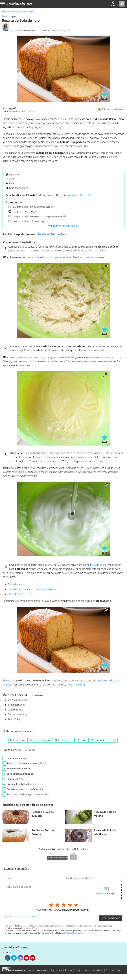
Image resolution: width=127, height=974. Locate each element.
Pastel (113, 740)
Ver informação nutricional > (63, 226)
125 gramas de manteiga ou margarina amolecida (39, 216)
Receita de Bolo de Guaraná (43, 832)
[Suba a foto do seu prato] (73, 857)
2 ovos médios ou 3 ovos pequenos (31, 221)
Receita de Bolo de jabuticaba (105, 832)
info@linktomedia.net (73, 933)
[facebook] (8, 958)
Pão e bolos (15, 11)
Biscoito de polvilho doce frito (22, 784)
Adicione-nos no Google (111, 109)
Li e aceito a (22, 916)
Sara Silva (18, 30)
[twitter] (14, 958)
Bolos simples (27, 11)
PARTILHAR (113, 6)
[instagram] (20, 958)
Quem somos (42, 970)
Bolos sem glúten (64, 740)
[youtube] (26, 958)
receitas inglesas (76, 684)
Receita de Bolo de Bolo (52, 234)
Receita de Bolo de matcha (105, 814)
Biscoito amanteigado (40, 740)
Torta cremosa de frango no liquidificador (28, 794)
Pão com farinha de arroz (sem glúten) (26, 763)
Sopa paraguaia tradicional (20, 774)
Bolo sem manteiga (17, 758)
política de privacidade (27, 916)
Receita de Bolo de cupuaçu (43, 814)
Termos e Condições (73, 970)
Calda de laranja (16, 584)
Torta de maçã (17, 740)
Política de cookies (113, 970)
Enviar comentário (110, 918)
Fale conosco (56, 970)
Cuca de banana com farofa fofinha (25, 789)
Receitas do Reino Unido (80, 195)
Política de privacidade (93, 970)
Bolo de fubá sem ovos (18, 769)
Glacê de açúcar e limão (20, 594)
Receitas (5, 11)
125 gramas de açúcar (24, 211)
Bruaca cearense (15, 779)
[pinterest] (32, 958)
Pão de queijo (98, 740)
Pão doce (82, 740)
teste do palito (98, 565)
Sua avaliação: (45, 910)
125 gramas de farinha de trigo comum (33, 207)
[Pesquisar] (123, 4)
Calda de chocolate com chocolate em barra (31, 589)
